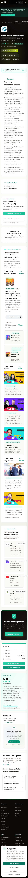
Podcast (3, 821)
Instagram (8, 59)
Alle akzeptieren (14, 863)
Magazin (3, 842)
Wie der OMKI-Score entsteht (10, 705)
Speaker (17, 816)
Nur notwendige (14, 867)
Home (2, 22)
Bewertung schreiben (11, 55)
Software (17, 807)
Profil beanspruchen (8, 15)
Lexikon (3, 824)
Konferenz (4, 807)
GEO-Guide (4, 829)
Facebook (15, 59)
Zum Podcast (21, 272)
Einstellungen (14, 871)
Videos (3, 818)
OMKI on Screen (5, 816)
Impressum (18, 837)
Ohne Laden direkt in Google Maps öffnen (14, 745)
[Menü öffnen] (25, 2)
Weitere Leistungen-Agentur (8, 38)
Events (17, 813)
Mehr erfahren (7, 764)
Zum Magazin (21, 459)
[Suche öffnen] (16, 2)
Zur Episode (20, 324)
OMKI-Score (18, 43)
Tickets (3, 810)
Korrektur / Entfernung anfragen (11, 708)
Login (20, 2)
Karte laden (15, 741)
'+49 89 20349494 (8, 722)
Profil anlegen (4, 845)
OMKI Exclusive (5, 813)
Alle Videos (20, 367)
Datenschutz (18, 840)
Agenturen (9, 22)
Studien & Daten (5, 827)
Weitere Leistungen (19, 650)
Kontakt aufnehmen (8, 50)
